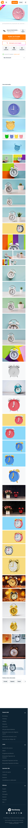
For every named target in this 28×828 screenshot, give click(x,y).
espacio (12, 708)
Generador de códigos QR (8, 765)
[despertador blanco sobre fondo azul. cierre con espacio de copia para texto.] (13, 338)
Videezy (4, 748)
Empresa (4, 750)
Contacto (4, 803)
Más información (7, 57)
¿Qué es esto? (17, 54)
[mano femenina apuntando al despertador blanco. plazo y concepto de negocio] (7, 262)
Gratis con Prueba (14, 37)
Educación (5, 753)
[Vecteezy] (2, 2)
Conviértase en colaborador (9, 808)
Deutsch (4, 825)
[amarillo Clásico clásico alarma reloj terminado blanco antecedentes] (13, 626)
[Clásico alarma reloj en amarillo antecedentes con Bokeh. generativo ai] (13, 612)
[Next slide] (22, 708)
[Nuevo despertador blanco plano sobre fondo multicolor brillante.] (13, 370)
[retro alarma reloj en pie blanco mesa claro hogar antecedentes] (9, 665)
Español (4, 820)
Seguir (23, 31)
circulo (5, 708)
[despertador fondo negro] (13, 509)
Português (5, 822)
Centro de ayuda (6, 800)
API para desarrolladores (8, 756)
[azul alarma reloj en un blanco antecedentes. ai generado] (13, 404)
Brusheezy (5, 742)
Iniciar (20, 2)
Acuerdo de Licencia (7, 774)
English (4, 817)
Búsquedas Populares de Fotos (10, 787)
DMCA (3, 777)
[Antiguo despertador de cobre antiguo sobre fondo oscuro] (13, 678)
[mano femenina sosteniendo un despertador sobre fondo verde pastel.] (7, 158)
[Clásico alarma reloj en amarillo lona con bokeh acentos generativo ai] (13, 598)
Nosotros (4, 805)
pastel (19, 708)
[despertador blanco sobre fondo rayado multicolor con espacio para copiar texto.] (13, 250)
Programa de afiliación (8, 780)
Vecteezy (4, 745)
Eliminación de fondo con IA (9, 763)
